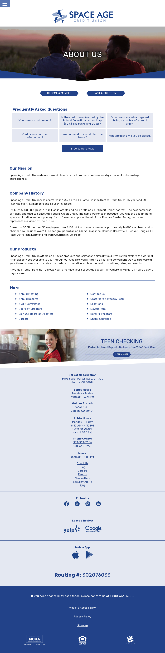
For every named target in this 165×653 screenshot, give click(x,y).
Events (82, 474)
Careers (23, 318)
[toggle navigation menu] (5, 3)
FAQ (82, 485)
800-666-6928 (82, 446)
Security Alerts (82, 481)
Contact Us (97, 293)
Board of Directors (30, 308)
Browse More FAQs (82, 148)
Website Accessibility (82, 607)
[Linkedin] (98, 506)
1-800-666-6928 (121, 596)
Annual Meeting (29, 293)
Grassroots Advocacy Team (107, 298)
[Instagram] (88, 506)
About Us (82, 463)
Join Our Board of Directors (36, 313)
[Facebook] (67, 506)
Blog (82, 467)
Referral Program (101, 313)
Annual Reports (28, 298)
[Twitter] (77, 506)
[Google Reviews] (93, 533)
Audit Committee (29, 303)
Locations (96, 303)
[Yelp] (71, 533)
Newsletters (98, 308)
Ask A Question (106, 94)
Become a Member (59, 93)
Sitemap (82, 625)
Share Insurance (100, 318)
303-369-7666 (82, 442)
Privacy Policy (82, 616)
